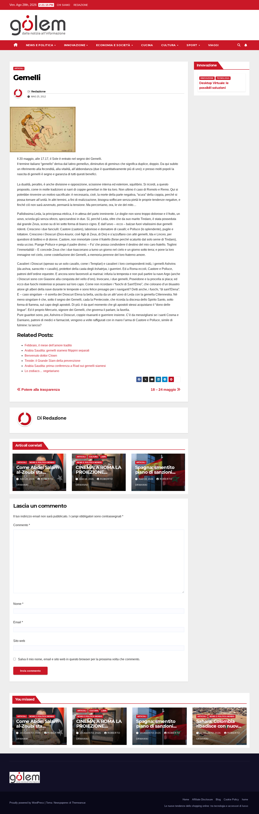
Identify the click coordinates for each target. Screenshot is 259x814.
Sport (192, 45)
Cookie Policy (231, 799)
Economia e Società (113, 45)
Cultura (169, 45)
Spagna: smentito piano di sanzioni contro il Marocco (154, 472)
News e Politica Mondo (42, 462)
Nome (18, 603)
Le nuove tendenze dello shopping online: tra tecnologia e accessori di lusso (206, 806)
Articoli (18, 68)
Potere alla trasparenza (40, 390)
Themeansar (78, 802)
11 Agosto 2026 (210, 733)
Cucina (147, 45)
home (245, 799)
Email (18, 622)
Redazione (38, 91)
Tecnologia (223, 78)
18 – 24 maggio (164, 390)
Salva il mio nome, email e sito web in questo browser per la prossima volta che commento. (79, 659)
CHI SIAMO (63, 5)
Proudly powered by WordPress (27, 802)
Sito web (19, 640)
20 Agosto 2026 (31, 733)
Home (186, 799)
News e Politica (40, 45)
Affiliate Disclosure (202, 799)
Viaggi (213, 45)
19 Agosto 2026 (91, 733)
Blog (218, 799)
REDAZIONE (81, 5)
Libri (103, 457)
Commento (21, 525)
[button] (238, 45)
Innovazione (75, 45)
